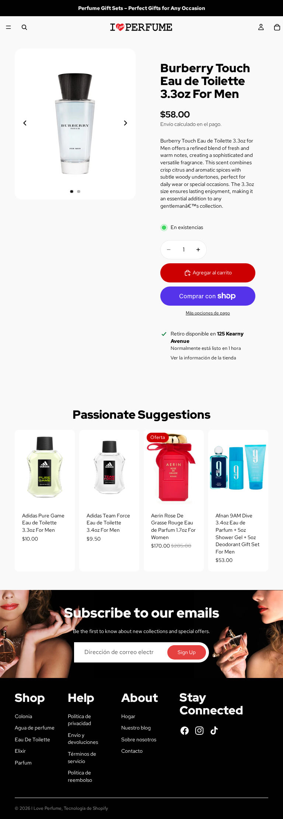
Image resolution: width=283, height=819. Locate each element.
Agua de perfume (35, 727)
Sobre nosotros (138, 739)
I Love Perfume (46, 808)
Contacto (132, 751)
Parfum (23, 762)
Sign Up (187, 652)
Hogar (128, 716)
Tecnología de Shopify (86, 808)
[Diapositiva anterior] (23, 124)
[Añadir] (63, 493)
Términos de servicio (82, 757)
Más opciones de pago (208, 313)
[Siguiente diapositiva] (127, 124)
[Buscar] (24, 27)
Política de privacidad (79, 720)
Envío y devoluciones (83, 739)
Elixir (20, 751)
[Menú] (8, 27)
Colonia (23, 716)
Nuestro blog (136, 727)
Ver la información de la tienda (203, 358)
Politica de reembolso (80, 776)
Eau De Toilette (32, 739)
